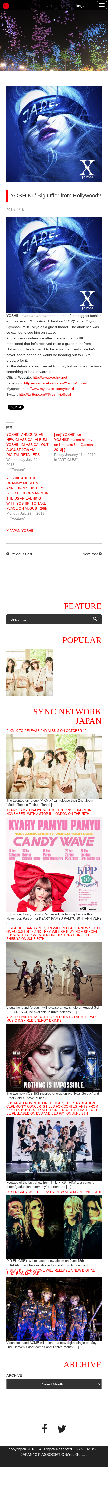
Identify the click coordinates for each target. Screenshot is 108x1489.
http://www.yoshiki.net (50, 377)
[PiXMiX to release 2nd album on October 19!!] (54, 766)
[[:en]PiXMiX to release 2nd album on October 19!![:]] (29, 672)
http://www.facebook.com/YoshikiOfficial (55, 383)
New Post (90, 554)
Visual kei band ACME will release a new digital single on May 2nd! (50, 1272)
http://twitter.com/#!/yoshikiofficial (45, 394)
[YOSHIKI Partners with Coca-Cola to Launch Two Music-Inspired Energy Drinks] (54, 1058)
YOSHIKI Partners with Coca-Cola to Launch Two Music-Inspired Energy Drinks (51, 1018)
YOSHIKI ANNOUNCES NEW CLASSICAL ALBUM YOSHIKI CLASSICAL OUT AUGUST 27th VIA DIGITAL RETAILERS (27, 444)
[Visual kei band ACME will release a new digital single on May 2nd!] (54, 1309)
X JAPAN (13, 531)
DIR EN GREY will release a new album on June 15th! (53, 1192)
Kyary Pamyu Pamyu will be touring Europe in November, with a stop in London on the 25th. (48, 812)
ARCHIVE (14, 1375)
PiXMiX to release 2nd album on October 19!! (47, 731)
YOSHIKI (28, 531)
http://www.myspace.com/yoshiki (48, 389)
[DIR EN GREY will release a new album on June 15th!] (54, 1227)
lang (79, 6)
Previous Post (21, 554)
